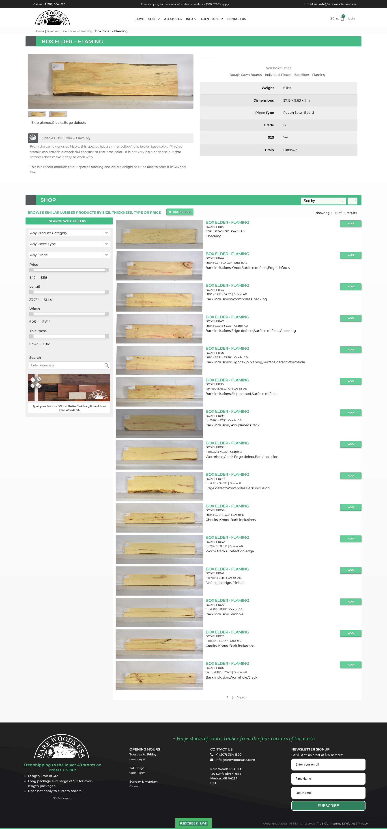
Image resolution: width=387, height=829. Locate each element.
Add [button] (351, 223)
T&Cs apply (221, 4)
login (351, 18)
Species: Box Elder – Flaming (66, 138)
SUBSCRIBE (328, 806)
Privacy (363, 823)
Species (53, 31)
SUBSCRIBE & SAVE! (193, 823)
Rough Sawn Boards (246, 74)
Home (39, 31)
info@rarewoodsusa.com (337, 4)
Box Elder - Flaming (76, 31)
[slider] (31, 270)
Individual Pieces (278, 74)
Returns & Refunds (342, 823)
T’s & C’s (322, 823)
